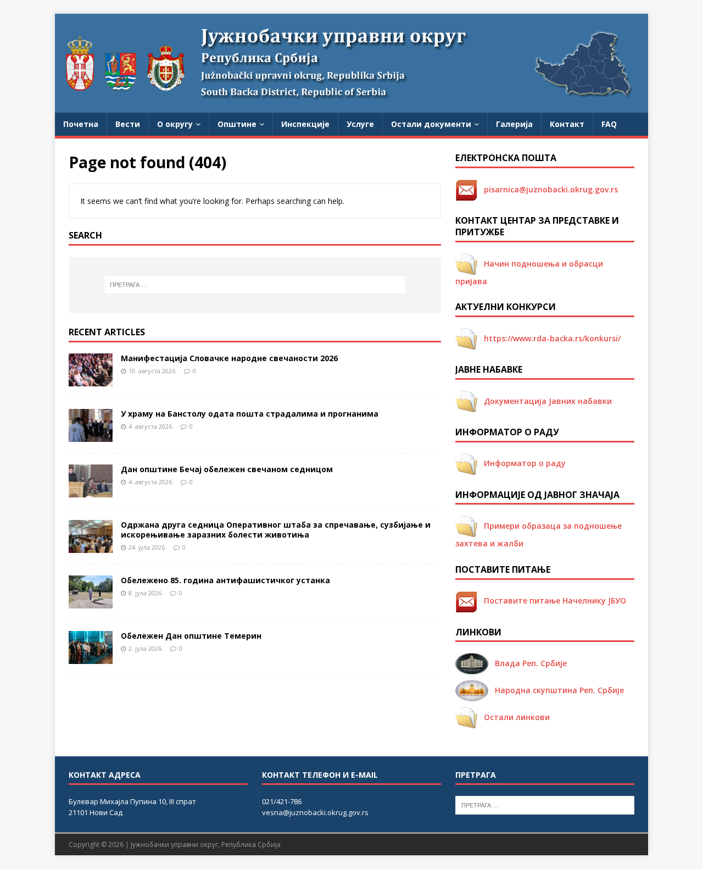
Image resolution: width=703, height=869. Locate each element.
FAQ (609, 124)
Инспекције (305, 124)
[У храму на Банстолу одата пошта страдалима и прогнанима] (91, 435)
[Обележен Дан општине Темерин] (91, 657)
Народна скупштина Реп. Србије (556, 690)
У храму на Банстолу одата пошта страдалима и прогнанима (249, 413)
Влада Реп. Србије (527, 663)
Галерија (514, 124)
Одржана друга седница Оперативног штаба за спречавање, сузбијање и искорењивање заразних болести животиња (276, 529)
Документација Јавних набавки (544, 401)
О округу (175, 124)
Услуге (360, 124)
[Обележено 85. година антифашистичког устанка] (91, 601)
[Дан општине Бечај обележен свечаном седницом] (91, 490)
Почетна (80, 124)
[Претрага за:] (254, 284)
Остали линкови (513, 717)
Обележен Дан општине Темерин (191, 635)
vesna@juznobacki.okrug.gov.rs (315, 812)
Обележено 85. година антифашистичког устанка (225, 580)
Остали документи (431, 124)
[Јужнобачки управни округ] (351, 106)
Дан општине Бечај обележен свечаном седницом (227, 469)
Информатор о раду (521, 463)
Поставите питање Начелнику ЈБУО (551, 600)
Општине (236, 124)
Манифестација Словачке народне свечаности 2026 (229, 358)
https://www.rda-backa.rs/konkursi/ (549, 338)
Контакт (567, 124)
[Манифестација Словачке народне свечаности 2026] (91, 379)
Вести (127, 124)
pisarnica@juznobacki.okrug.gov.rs (547, 189)
